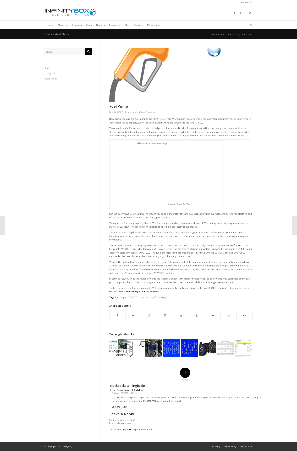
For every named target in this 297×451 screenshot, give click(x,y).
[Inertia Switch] (294, 225)
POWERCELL (133, 297)
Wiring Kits (50, 73)
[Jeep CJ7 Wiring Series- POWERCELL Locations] (118, 348)
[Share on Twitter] (133, 315)
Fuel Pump (118, 106)
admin (153, 112)
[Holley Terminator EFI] (2, 225)
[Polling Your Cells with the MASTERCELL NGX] (171, 348)
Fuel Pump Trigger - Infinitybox (127, 389)
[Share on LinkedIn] (181, 315)
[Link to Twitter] (249, 12)
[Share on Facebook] (117, 315)
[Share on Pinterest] (165, 315)
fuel (117, 297)
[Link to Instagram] (239, 12)
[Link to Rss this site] (234, 12)
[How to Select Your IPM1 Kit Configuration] (189, 348)
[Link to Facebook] (244, 12)
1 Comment (129, 112)
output (123, 297)
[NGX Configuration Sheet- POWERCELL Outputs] (225, 348)
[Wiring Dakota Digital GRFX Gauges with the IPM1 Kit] (243, 348)
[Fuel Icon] (180, 75)
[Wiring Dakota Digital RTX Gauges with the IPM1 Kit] (207, 348)
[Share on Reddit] (228, 315)
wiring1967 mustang (156, 297)
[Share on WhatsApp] (149, 315)
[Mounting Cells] (153, 348)
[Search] (250, 25)
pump (143, 297)
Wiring (142, 112)
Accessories (51, 78)
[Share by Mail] (244, 315)
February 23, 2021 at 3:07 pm (125, 393)
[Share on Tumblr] (197, 315)
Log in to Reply (119, 406)
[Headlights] (136, 348)
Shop (47, 68)
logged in (127, 429)
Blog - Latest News (57, 34)
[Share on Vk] (213, 315)
